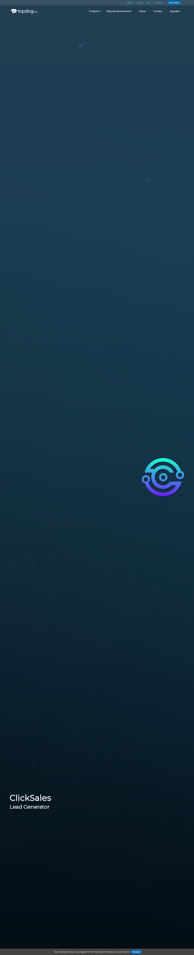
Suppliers (175, 11)
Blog (139, 3)
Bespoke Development (119, 11)
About (142, 11)
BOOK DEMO (174, 3)
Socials (159, 3)
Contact (158, 11)
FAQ (149, 3)
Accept (136, 951)
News (130, 3)
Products (94, 11)
